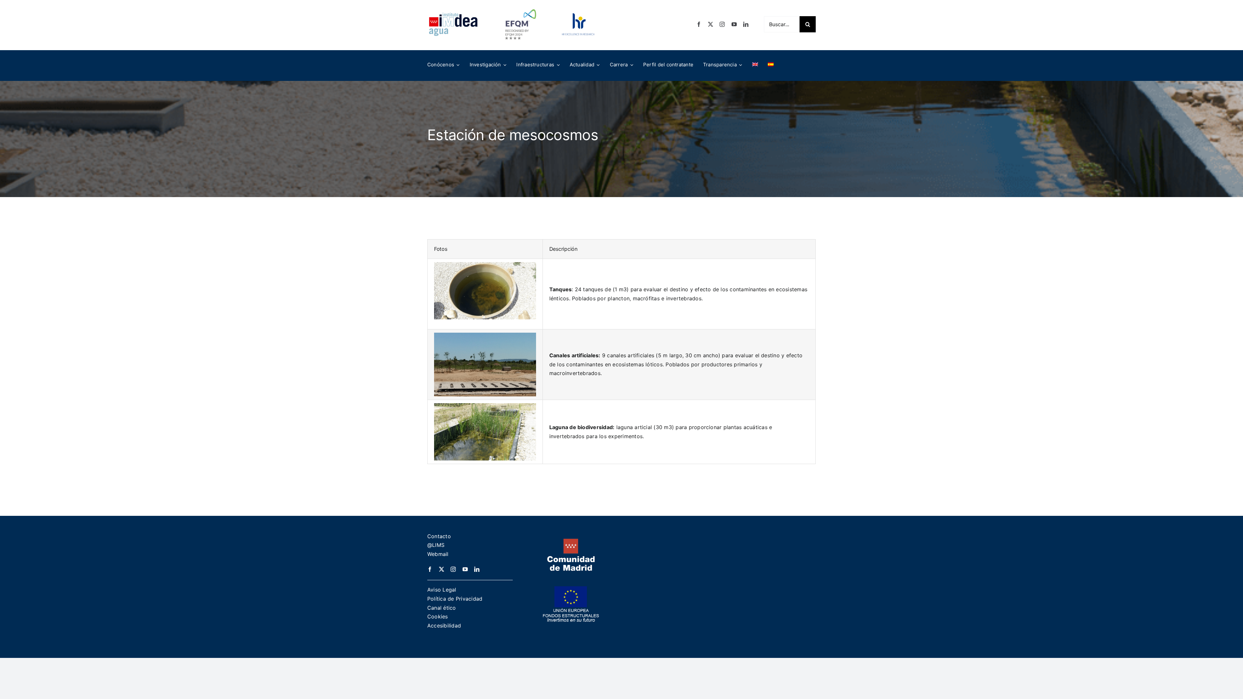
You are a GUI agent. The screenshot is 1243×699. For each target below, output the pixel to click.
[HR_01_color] (578, 16)
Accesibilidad (444, 625)
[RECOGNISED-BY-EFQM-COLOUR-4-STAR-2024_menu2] (520, 7)
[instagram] (722, 24)
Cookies (437, 616)
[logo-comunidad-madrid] (571, 541)
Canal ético (441, 608)
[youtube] (734, 24)
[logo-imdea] (453, 15)
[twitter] (710, 24)
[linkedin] (745, 24)
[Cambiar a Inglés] (755, 64)
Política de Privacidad (454, 598)
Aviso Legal (441, 589)
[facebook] (698, 24)
